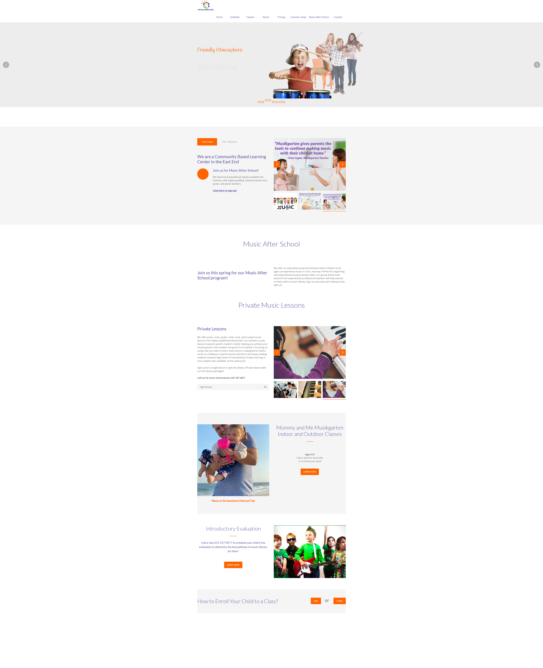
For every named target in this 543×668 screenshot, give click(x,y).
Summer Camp (298, 17)
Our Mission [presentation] (229, 141)
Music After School (319, 17)
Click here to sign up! (225, 190)
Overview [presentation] (207, 141)
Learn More (309, 471)
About (266, 17)
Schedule (235, 17)
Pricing (281, 17)
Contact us (336, 116)
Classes (250, 17)
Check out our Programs (214, 79)
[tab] (207, 141)
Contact (338, 17)
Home (219, 17)
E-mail (339, 600)
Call (316, 600)
